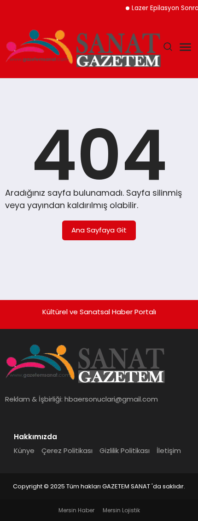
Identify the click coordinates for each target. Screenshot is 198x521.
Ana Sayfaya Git (99, 230)
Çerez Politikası (67, 450)
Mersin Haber (76, 510)
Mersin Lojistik (121, 510)
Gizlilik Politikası (124, 450)
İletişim (169, 450)
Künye (24, 450)
